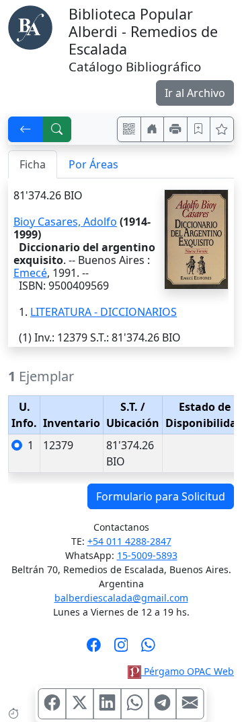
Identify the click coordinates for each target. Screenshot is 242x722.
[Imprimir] (175, 129)
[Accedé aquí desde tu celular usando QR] (129, 129)
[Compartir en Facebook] (52, 703)
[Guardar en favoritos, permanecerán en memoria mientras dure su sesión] (199, 129)
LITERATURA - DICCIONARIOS (103, 311)
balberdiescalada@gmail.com (121, 597)
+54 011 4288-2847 (129, 541)
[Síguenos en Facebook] (94, 649)
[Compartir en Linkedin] (107, 703)
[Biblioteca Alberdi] (30, 26)
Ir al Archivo (195, 93)
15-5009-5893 (147, 555)
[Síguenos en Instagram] (121, 649)
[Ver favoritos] (222, 129)
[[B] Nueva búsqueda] (57, 129)
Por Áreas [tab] (93, 164)
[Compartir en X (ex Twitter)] (80, 703)
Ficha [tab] (32, 164)
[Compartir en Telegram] (163, 703)
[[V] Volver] (25, 129)
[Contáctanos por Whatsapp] (148, 649)
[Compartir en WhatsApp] (135, 703)
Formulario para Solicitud (160, 496)
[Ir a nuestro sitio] (152, 129)
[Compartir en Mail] (190, 703)
